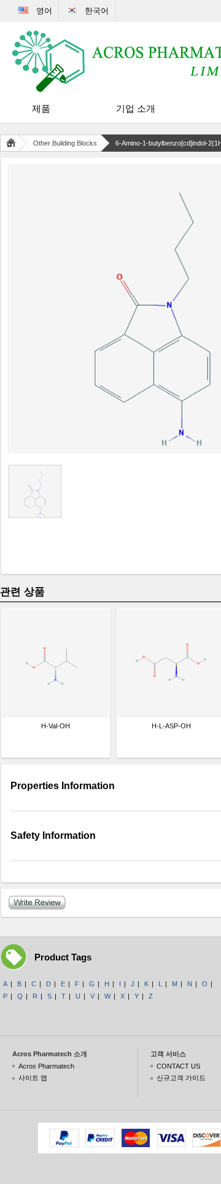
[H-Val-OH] (55, 662)
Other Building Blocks (65, 143)
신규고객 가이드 (181, 1077)
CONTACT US (178, 1066)
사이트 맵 (32, 1077)
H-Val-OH (55, 726)
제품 (41, 108)
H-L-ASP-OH (171, 726)
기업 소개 (135, 108)
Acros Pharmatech (46, 1066)
